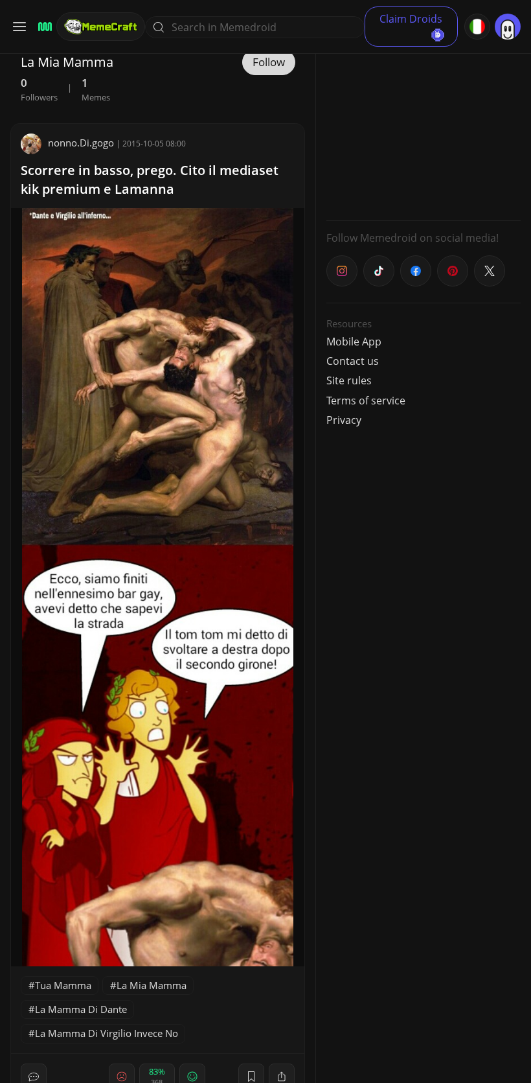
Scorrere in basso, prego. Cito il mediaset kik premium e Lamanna (149, 179)
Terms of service (365, 400)
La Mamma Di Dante (81, 1009)
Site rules (349, 380)
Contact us (352, 361)
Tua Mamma (63, 985)
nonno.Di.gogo (81, 142)
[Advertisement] (423, 130)
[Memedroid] (43, 27)
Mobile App (353, 341)
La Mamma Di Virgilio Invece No (106, 1033)
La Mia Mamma (151, 985)
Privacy (343, 420)
